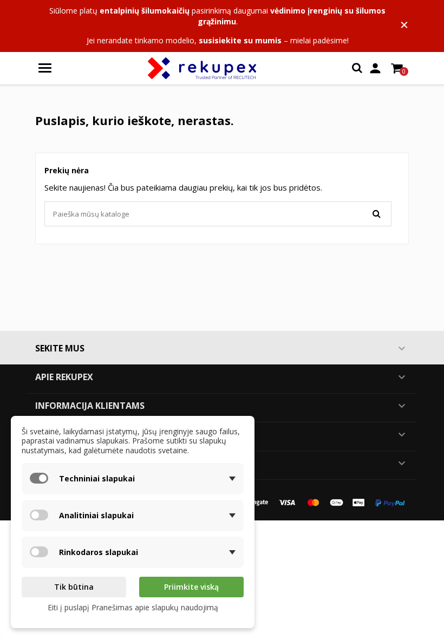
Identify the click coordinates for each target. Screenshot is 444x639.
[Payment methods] (319, 502)
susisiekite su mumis (240, 40)
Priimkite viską (191, 587)
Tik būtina (74, 587)
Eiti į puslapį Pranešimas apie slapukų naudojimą (133, 607)
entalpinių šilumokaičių (145, 10)
